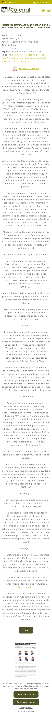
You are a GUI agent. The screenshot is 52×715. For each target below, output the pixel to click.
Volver (26, 630)
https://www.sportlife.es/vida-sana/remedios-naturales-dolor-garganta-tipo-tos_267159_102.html (24, 57)
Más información (26, 711)
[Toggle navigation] (47, 9)
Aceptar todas (26, 694)
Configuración (26, 707)
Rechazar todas (26, 702)
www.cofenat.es (25, 587)
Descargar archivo (29, 68)
